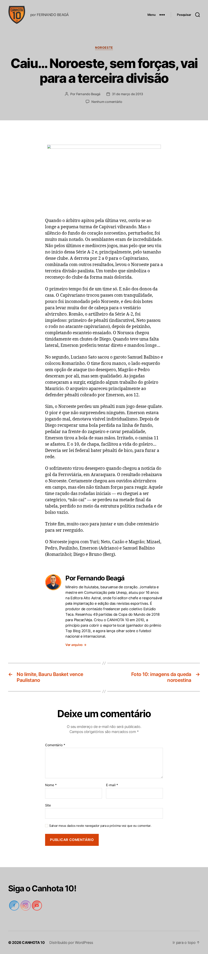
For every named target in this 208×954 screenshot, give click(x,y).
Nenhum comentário (107, 102)
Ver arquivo (76, 645)
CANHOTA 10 (33, 942)
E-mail (112, 785)
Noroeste (104, 48)
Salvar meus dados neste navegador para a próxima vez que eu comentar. (99, 826)
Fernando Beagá (88, 94)
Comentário (55, 745)
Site (48, 805)
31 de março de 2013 (128, 94)
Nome (50, 785)
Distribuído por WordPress (71, 942)
